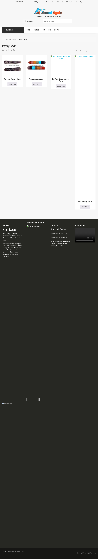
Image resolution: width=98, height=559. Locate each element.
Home (28, 30)
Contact (57, 30)
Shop (43, 30)
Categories (9, 30)
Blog (49, 30)
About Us (36, 30)
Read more (12, 84)
